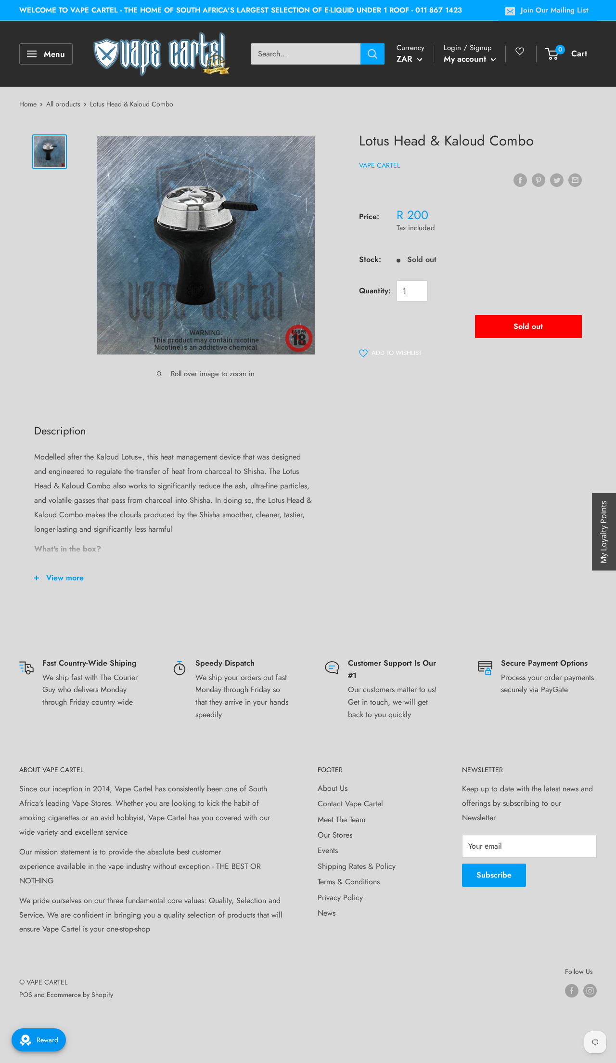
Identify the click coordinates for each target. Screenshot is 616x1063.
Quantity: (375, 291)
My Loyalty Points (603, 531)
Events (328, 850)
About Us (332, 788)
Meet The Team (341, 819)
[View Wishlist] (521, 55)
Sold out (528, 326)
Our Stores (335, 834)
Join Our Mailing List (554, 10)
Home (28, 104)
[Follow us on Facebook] (571, 990)
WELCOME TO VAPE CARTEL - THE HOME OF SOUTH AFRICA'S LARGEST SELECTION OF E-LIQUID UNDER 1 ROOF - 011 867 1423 (240, 10)
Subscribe (494, 874)
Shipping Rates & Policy (357, 866)
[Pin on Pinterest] (538, 179)
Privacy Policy (340, 897)
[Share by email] (575, 179)
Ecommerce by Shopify (80, 994)
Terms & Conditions (349, 881)
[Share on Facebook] (520, 179)
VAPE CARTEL (379, 166)
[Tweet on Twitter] (557, 179)
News (326, 913)
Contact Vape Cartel (350, 803)
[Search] (372, 54)
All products (63, 104)
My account (466, 59)
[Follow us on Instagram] (590, 990)
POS (25, 994)
